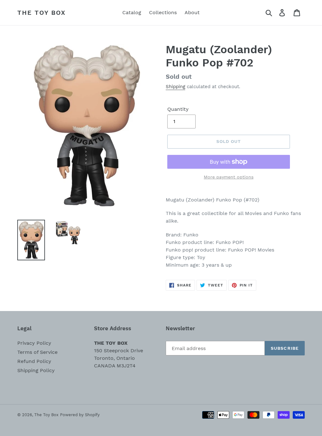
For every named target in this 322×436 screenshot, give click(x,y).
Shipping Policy (36, 370)
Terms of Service (37, 352)
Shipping (175, 86)
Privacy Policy (34, 343)
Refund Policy (34, 361)
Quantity (178, 109)
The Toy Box (41, 12)
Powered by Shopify (80, 414)
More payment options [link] (228, 176)
